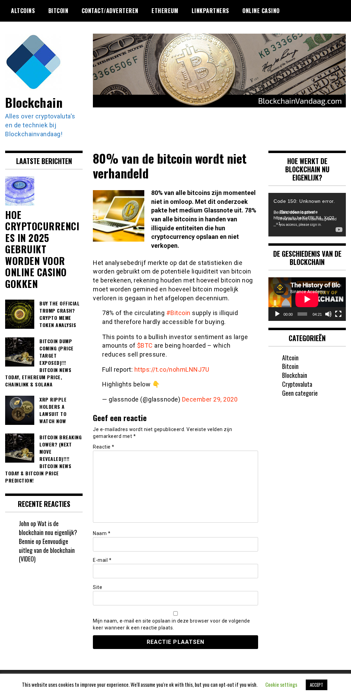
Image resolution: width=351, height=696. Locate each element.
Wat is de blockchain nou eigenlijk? (48, 528)
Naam (101, 533)
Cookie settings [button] (281, 684)
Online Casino (261, 11)
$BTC (145, 345)
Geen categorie (300, 392)
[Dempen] (328, 314)
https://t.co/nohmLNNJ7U (171, 369)
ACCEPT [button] (316, 684)
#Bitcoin (178, 312)
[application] (307, 214)
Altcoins (23, 11)
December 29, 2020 (210, 399)
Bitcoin (58, 11)
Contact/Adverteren (110, 11)
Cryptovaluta (297, 384)
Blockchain (33, 102)
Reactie (103, 447)
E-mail (102, 560)
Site (97, 587)
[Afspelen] (277, 314)
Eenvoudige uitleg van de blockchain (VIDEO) (47, 550)
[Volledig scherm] (338, 314)
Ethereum (165, 11)
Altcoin (290, 357)
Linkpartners (210, 11)
